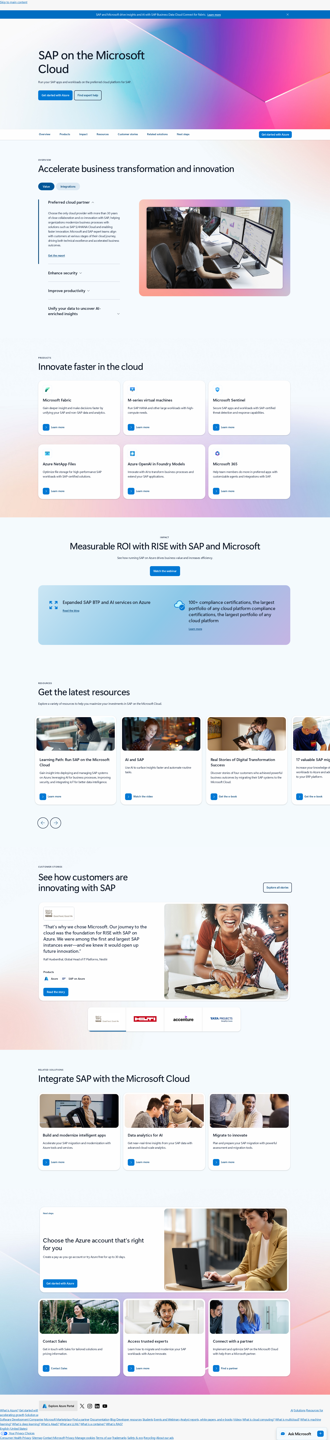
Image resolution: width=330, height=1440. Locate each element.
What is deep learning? (26, 1424)
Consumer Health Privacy (15, 1438)
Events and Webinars (167, 1419)
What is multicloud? (287, 1419)
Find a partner (81, 1419)
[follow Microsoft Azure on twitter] (82, 1405)
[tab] (46, 186)
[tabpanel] (164, 259)
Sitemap (37, 1438)
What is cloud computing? (258, 1419)
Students (147, 1419)
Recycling (149, 1438)
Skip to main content (13, 2)
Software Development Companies (21, 1419)
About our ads (165, 1438)
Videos (237, 1419)
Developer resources (129, 1419)
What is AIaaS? (50, 1424)
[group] (161, 760)
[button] (139, 796)
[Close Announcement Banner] (286, 14)
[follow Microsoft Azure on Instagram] (89, 1405)
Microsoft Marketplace (58, 1419)
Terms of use (103, 1438)
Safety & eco (135, 1438)
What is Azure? (9, 1410)
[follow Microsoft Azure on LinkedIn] (97, 1405)
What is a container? (92, 1424)
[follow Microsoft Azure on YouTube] (105, 1405)
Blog (113, 1419)
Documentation (99, 1419)
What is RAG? (114, 1424)
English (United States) (14, 1428)
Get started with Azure (32, 1410)
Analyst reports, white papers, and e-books (206, 1419)
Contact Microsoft (54, 1438)
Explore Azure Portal (61, 1406)
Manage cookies (85, 1438)
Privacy (70, 1438)
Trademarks (119, 1438)
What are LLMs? (70, 1424)
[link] (44, 135)
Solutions (300, 1410)
